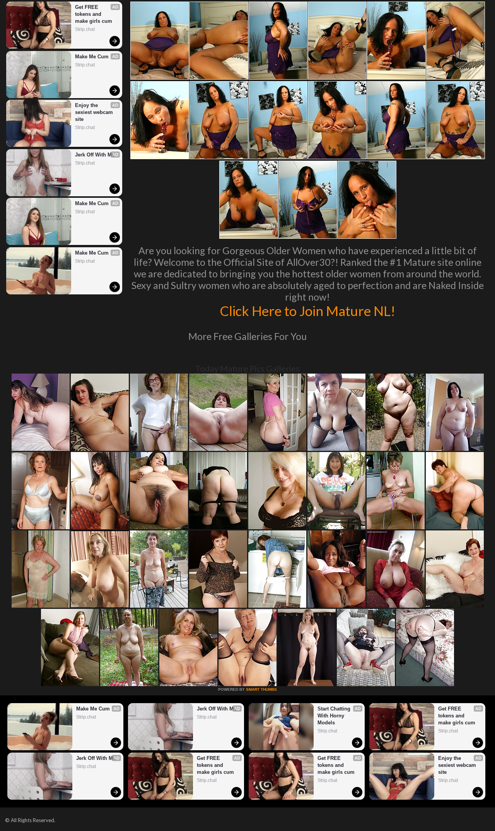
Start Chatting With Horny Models (334, 716)
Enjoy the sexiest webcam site (94, 112)
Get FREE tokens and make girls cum (93, 14)
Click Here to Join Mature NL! (307, 310)
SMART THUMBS (261, 689)
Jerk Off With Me (94, 155)
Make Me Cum (92, 56)
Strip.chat (85, 29)
